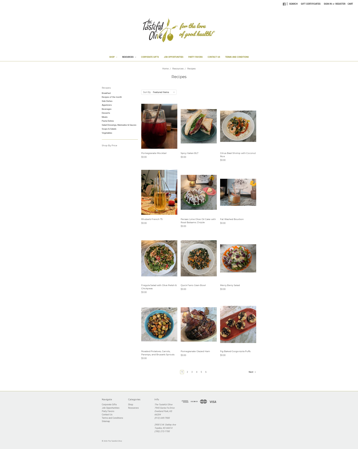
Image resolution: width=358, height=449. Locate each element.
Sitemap (106, 421)
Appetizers (107, 105)
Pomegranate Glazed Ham (195, 351)
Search (293, 4)
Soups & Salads (109, 129)
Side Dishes (107, 101)
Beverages (106, 109)
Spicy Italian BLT (189, 153)
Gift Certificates (311, 4)
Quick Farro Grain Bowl (193, 285)
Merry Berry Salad (230, 285)
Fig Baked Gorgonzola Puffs (235, 351)
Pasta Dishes (108, 121)
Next (251, 372)
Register (340, 4)
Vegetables (107, 133)
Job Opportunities (173, 57)
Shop (112, 57)
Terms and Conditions (237, 57)
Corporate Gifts (150, 57)
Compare (158, 129)
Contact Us (214, 57)
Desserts (106, 113)
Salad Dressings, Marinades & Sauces (119, 125)
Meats (105, 117)
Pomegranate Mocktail (153, 153)
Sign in (328, 4)
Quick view (159, 123)
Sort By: (147, 92)
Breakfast (106, 93)
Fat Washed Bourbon (232, 219)
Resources (128, 57)
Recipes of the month (112, 97)
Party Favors (195, 57)
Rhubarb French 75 (152, 219)
